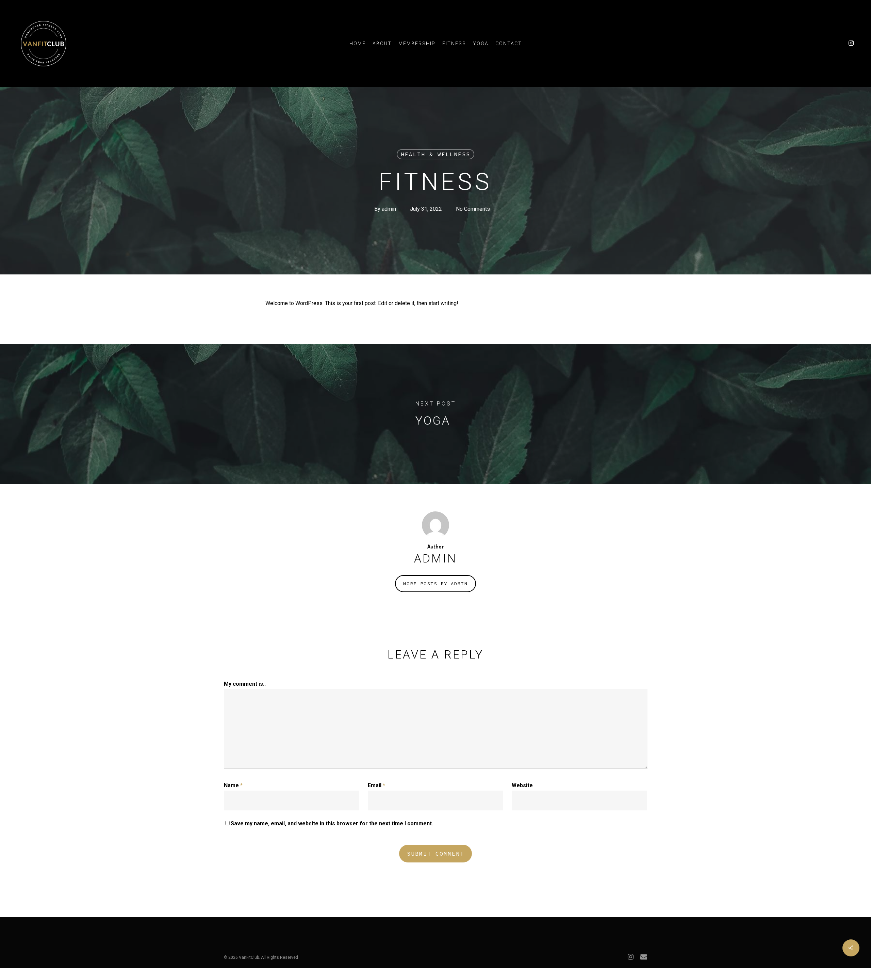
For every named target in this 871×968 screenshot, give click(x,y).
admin (389, 209)
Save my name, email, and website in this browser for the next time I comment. (332, 823)
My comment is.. (245, 684)
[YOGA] (435, 414)
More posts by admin (435, 584)
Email (376, 785)
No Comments (473, 209)
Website (522, 785)
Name (233, 785)
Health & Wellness (435, 154)
